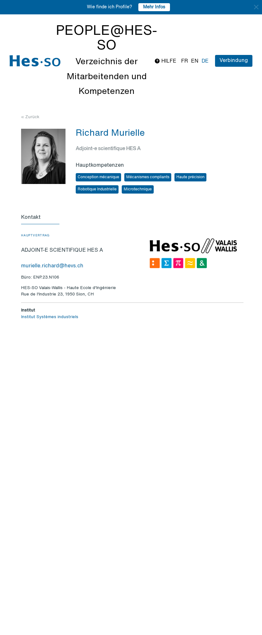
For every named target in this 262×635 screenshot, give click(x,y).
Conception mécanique (98, 177)
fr (184, 61)
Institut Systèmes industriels (49, 317)
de (205, 61)
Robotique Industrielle (97, 189)
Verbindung (234, 60)
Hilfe (168, 61)
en (194, 61)
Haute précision (190, 177)
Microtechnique (138, 189)
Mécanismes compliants (147, 177)
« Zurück (30, 117)
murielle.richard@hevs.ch (52, 266)
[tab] (40, 218)
